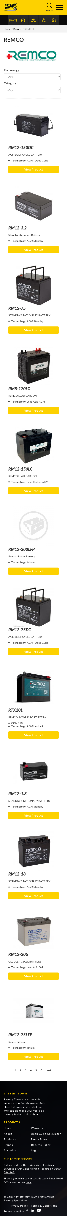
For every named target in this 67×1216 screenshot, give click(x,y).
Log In (35, 1150)
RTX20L (15, 710)
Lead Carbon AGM (37, 481)
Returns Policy (41, 1144)
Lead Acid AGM (36, 401)
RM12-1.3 (17, 793)
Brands (8, 1144)
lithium (31, 562)
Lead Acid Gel (35, 967)
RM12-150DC (20, 147)
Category (10, 83)
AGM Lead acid (35, 726)
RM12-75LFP (20, 1034)
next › (49, 1070)
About (8, 1133)
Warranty (37, 1128)
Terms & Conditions (44, 1205)
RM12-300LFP (21, 549)
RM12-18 (17, 873)
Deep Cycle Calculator (46, 1133)
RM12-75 (17, 308)
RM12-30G (18, 954)
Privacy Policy (19, 1205)
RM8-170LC (19, 388)
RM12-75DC (19, 629)
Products (10, 1139)
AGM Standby (35, 240)
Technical (10, 1150)
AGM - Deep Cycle (37, 160)
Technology (11, 70)
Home (7, 1128)
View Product (33, 169)
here (28, 1182)
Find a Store (39, 1139)
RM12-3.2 (17, 227)
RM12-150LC (20, 468)
